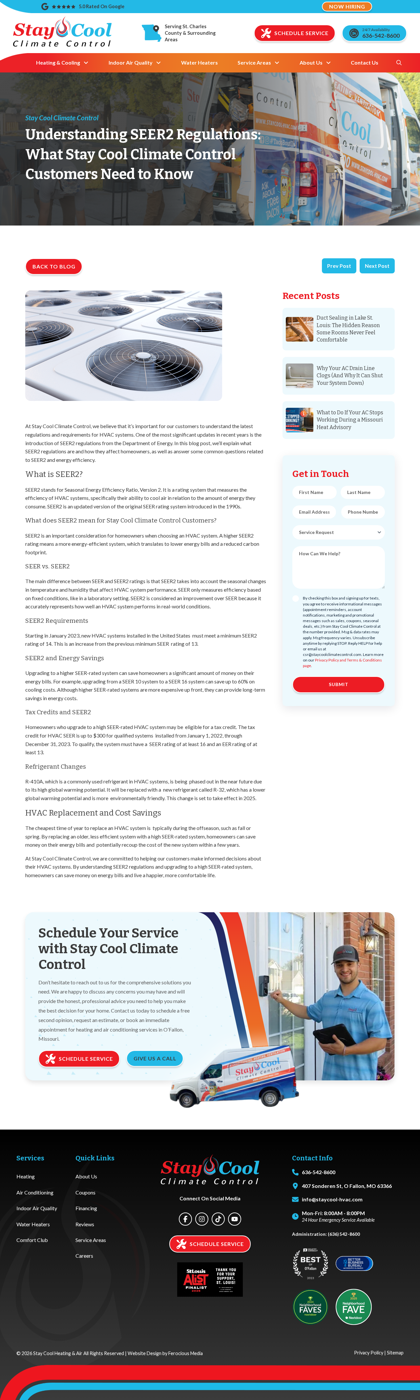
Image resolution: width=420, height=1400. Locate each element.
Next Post (377, 266)
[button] (399, 62)
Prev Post (339, 266)
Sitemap (395, 1352)
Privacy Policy (368, 1352)
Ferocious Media (185, 1353)
